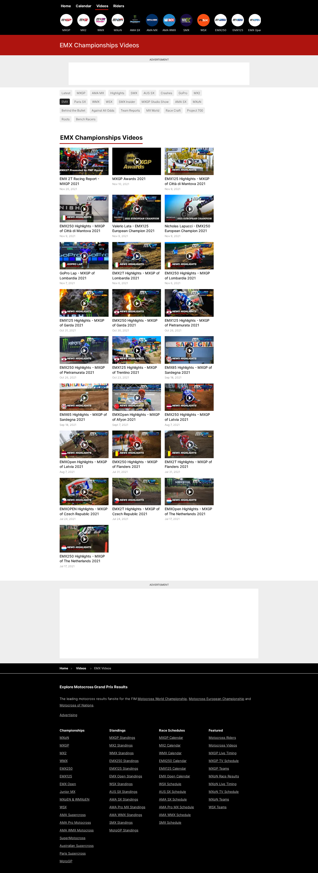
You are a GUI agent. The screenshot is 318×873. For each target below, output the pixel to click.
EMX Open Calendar (174, 776)
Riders (118, 6)
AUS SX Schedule (172, 792)
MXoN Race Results (224, 776)
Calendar (83, 6)
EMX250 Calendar (173, 761)
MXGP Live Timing (223, 753)
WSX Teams (218, 807)
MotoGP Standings (123, 830)
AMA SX (135, 30)
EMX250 (220, 30)
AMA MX (152, 30)
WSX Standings (121, 784)
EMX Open (255, 30)
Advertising (68, 715)
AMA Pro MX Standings (127, 807)
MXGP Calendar (171, 738)
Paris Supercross (73, 853)
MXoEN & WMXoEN (74, 799)
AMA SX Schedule (173, 799)
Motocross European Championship (216, 699)
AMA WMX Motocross (77, 830)
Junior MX (67, 792)
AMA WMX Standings (125, 815)
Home (66, 6)
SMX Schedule (170, 822)
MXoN (118, 30)
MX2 (83, 30)
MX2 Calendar (170, 745)
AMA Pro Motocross (75, 822)
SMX (186, 30)
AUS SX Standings (123, 792)
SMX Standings (121, 822)
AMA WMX (169, 30)
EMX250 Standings (124, 761)
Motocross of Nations (76, 705)
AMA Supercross (73, 815)
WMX (100, 30)
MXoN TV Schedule (224, 792)
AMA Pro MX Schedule (176, 807)
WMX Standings (121, 753)
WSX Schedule (170, 784)
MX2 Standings (121, 745)
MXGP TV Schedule (224, 761)
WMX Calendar (170, 753)
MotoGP (66, 861)
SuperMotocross (72, 838)
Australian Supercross (77, 846)
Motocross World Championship (162, 699)
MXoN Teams (219, 799)
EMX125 (238, 30)
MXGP (66, 30)
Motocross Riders (222, 738)
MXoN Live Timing (223, 784)
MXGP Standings (122, 738)
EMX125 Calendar (172, 768)
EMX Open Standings (125, 776)
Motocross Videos (223, 745)
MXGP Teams (219, 768)
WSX (203, 30)
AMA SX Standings (123, 799)
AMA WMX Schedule (175, 815)
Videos (102, 6)
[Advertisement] (159, 73)
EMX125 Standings (123, 768)
